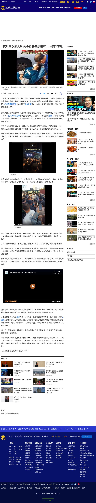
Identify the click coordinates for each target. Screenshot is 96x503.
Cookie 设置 (48, 500)
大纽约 (10, 429)
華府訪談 (27, 460)
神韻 (25, 1)
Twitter (91, 2)
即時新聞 (11, 459)
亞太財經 (27, 469)
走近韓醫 (59, 458)
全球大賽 (18, 464)
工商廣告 (82, 476)
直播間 (45, 436)
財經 (15, 451)
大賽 (30, 1)
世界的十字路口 (40, 465)
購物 (82, 1)
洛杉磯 (20, 429)
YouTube (94, 2)
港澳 (15, 447)
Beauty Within (72, 458)
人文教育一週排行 (73, 159)
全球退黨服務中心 (47, 488)
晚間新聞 (27, 453)
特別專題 (70, 248)
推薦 (53, 7)
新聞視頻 (28, 443)
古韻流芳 (48, 450)
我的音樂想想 (72, 469)
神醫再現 (59, 455)
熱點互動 (38, 448)
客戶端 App (65, 484)
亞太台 (46, 429)
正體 (42, 1)
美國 (10, 449)
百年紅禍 (82, 462)
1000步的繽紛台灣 (73, 466)
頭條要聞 (11, 457)
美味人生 (70, 455)
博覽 (61, 7)
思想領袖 (38, 455)
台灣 (15, 449)
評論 (10, 451)
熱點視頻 (18, 457)
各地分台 (35, 1)
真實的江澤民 (84, 460)
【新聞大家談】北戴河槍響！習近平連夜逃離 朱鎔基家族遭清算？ (86, 53)
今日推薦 (70, 93)
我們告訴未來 (71, 252)
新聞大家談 (38, 446)
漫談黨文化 (83, 472)
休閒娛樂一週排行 (73, 129)
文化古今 (48, 460)
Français (67, 429)
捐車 (77, 1)
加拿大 (15, 429)
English (60, 429)
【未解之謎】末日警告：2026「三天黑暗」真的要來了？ (86, 165)
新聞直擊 (27, 455)
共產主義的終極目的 (86, 453)
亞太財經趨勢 (29, 467)
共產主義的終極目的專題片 (75, 260)
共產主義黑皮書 (84, 467)
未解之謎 (48, 446)
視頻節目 (28, 436)
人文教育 (49, 443)
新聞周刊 (27, 458)
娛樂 (20, 447)
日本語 (80, 429)
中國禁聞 (27, 450)
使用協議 (34, 484)
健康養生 (59, 443)
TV (85, 7)
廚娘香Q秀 (71, 462)
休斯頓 (31, 429)
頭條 (48, 7)
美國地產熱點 (50, 462)
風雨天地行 (83, 465)
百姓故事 (82, 469)
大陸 (13, 40)
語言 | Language (53, 1)
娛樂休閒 (71, 443)
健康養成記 (59, 453)
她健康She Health (61, 448)
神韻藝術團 (13, 488)
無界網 (69, 488)
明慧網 (57, 488)
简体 (45, 1)
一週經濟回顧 (29, 462)
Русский (74, 429)
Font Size (56, 93)
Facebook (87, 2)
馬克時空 (38, 467)
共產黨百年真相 (84, 450)
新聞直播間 (78, 7)
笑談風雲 (48, 448)
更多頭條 (92, 89)
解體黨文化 (70, 256)
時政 (17, 40)
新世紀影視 (77, 488)
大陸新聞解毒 (39, 469)
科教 (15, 454)
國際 (10, 447)
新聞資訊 (7, 40)
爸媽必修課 (49, 458)
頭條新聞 (70, 46)
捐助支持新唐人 (56, 436)
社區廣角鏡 (28, 465)
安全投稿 (42, 484)
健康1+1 (58, 446)
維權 (50, 116)
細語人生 (38, 472)
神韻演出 (11, 464)
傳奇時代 (82, 448)
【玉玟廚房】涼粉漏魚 (85, 132)
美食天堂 (70, 453)
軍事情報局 (38, 460)
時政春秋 (38, 453)
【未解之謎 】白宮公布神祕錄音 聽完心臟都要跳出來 (86, 194)
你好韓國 (70, 450)
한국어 (86, 429)
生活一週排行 (71, 204)
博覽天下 (11, 462)
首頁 (2, 40)
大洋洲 (26, 429)
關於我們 (12, 484)
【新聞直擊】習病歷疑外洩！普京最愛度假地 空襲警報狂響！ (86, 76)
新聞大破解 (38, 458)
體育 (20, 449)
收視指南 (19, 484)
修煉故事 (82, 474)
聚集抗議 (28, 104)
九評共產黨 (83, 458)
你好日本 (70, 448)
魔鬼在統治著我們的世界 (87, 455)
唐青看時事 (38, 462)
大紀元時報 (21, 488)
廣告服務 (49, 484)
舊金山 (41, 429)
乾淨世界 (29, 488)
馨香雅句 (48, 453)
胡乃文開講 (59, 450)
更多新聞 (92, 154)
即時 (57, 7)
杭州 (6, 104)
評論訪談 (67, 7)
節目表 (37, 436)
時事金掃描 (38, 450)
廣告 (68, 1)
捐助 (73, 1)
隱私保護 (27, 484)
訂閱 (86, 436)
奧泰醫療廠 (12, 104)
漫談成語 (48, 455)
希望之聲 (37, 488)
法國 (36, 429)
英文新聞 (62, 1)
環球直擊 (27, 448)
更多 (83, 488)
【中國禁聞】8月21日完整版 (22, 379)
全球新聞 (27, 446)
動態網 (63, 488)
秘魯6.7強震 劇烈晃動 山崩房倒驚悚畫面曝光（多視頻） (86, 61)
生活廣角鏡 (71, 446)
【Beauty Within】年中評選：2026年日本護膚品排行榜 (86, 142)
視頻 (44, 7)
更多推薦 (92, 124)
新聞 (40, 7)
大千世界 (70, 460)
